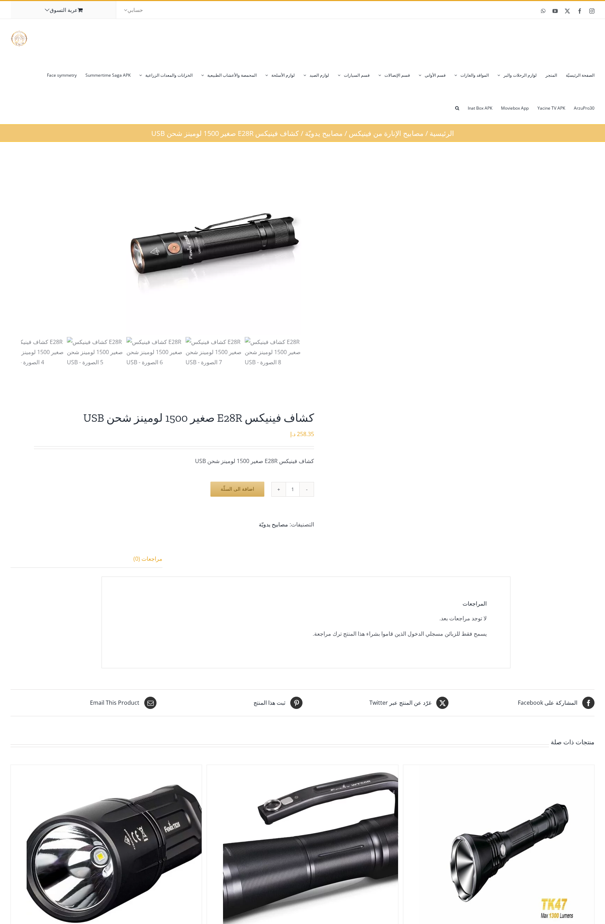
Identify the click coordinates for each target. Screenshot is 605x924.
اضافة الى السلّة (237, 489)
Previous (26, 246)
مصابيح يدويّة (273, 524)
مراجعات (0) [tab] (147, 559)
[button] (457, 107)
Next (295, 246)
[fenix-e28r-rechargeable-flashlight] (213, 247)
